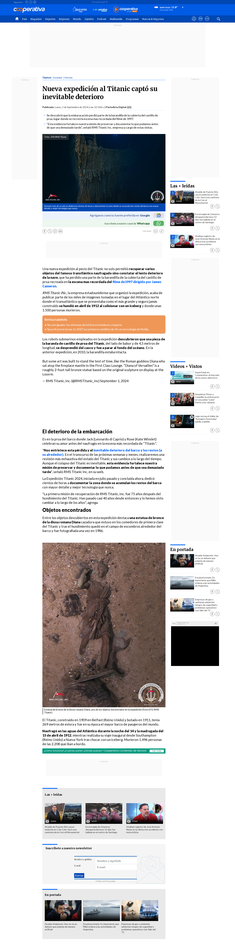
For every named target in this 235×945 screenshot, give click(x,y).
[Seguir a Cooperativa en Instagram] (34, 2)
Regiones (64, 19)
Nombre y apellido (83, 859)
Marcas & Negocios (153, 19)
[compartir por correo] (155, 231)
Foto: (47, 137)
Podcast (101, 19)
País (24, 19)
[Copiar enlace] (161, 231)
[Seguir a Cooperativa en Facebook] (26, 2)
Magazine (36, 19)
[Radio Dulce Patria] (79, 10)
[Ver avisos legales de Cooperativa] (194, 21)
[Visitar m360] (200, 21)
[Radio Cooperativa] (125, 10)
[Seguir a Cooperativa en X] (30, 2)
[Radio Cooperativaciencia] (100, 10)
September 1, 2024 (114, 381)
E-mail (77, 865)
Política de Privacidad (105, 881)
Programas (132, 19)
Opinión (89, 19)
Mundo (77, 19)
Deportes (50, 19)
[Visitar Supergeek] (207, 21)
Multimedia (116, 19)
